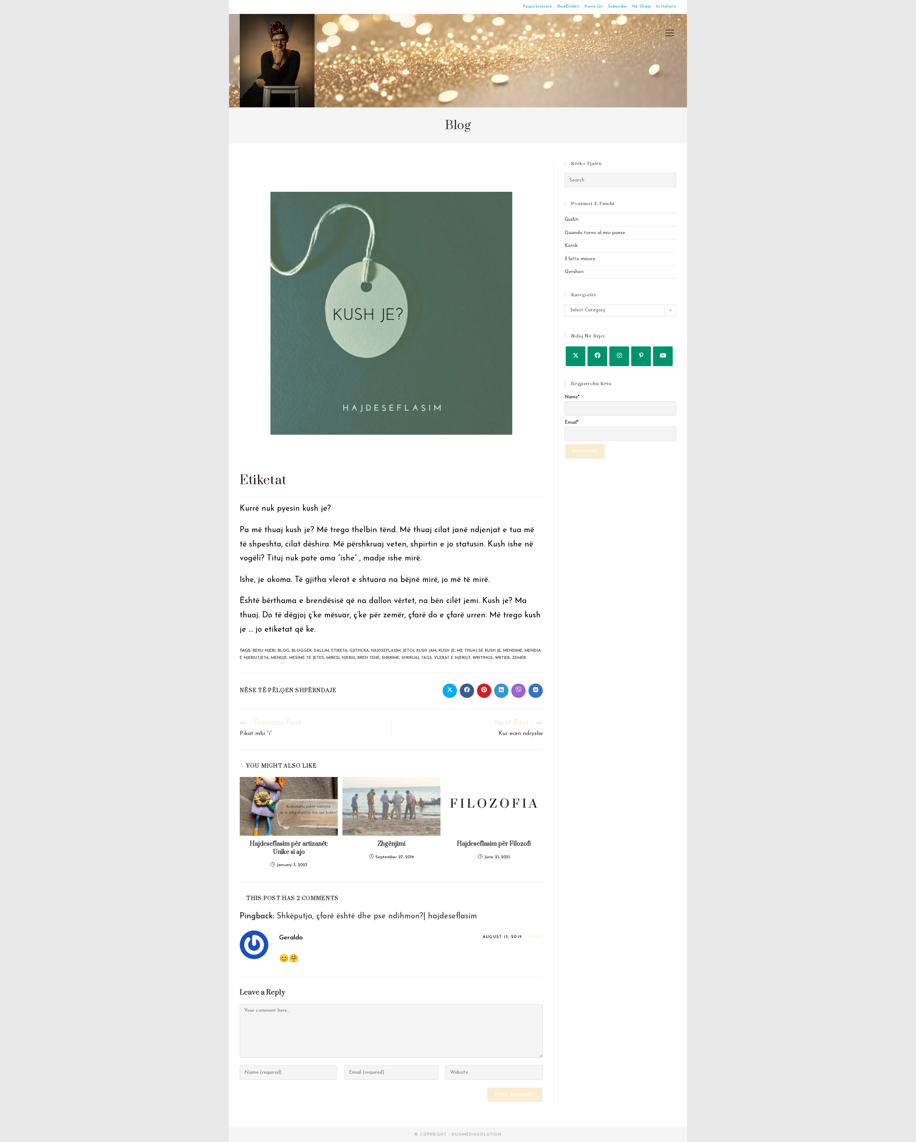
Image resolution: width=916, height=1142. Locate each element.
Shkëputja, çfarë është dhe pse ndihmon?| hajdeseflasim (377, 916)
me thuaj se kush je (479, 651)
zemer (519, 658)
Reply (536, 937)
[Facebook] (597, 356)
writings (483, 658)
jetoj (408, 651)
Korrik (571, 245)
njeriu (348, 658)
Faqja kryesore (537, 6)
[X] (575, 356)
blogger (302, 651)
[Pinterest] (641, 356)
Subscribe (617, 6)
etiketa (339, 651)
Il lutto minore (580, 259)
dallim (321, 651)
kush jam (426, 651)
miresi (333, 658)
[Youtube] (663, 356)
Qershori (574, 271)
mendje (279, 658)
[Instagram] (619, 356)
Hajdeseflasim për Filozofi (494, 844)
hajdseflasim (386, 651)
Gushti (572, 219)
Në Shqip (641, 6)
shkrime (390, 658)
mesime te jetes (306, 658)
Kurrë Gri (594, 6)
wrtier (502, 658)
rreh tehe (368, 658)
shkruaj (410, 658)
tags (426, 658)
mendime (512, 651)
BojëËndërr (568, 6)
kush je (447, 651)
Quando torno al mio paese (595, 232)
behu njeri (264, 651)
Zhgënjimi (391, 844)
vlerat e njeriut (452, 658)
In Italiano (666, 6)
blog (283, 651)
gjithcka (359, 651)
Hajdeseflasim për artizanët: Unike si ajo (289, 848)
